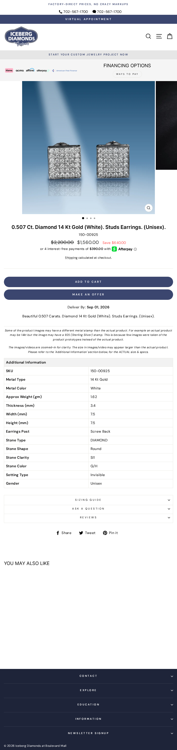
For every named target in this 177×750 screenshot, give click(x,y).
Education (88, 704)
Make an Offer (88, 294)
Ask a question (88, 508)
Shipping (71, 258)
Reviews (88, 517)
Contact (88, 676)
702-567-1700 (75, 11)
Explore (88, 690)
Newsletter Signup (88, 733)
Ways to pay (127, 74)
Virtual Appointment (88, 19)
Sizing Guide (88, 500)
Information (88, 719)
